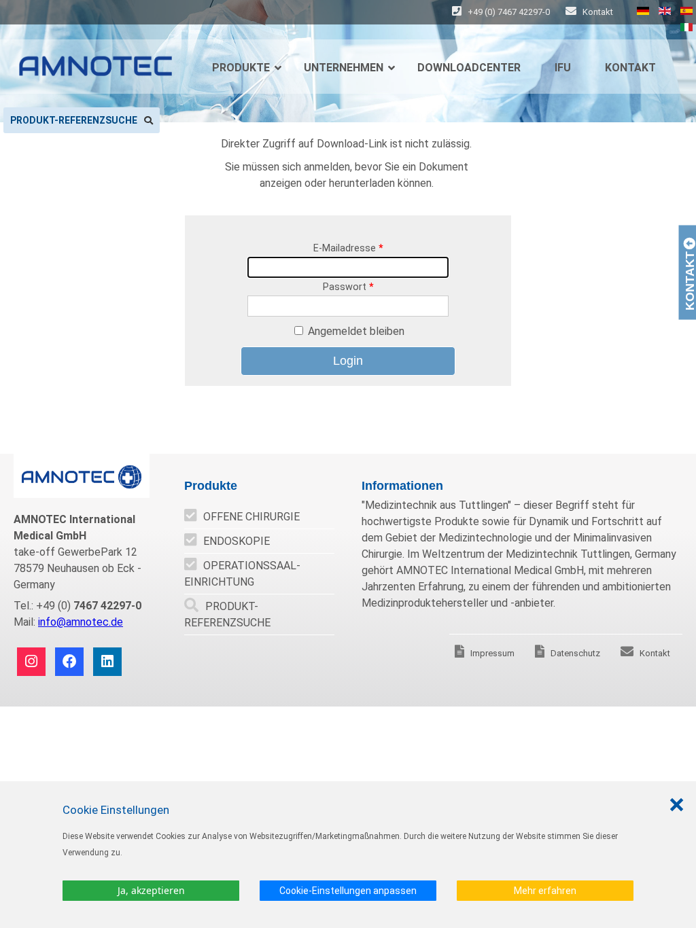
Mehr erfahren (545, 890)
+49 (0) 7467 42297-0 (509, 12)
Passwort (348, 287)
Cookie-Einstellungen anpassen (348, 890)
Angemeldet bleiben (356, 331)
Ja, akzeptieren (151, 890)
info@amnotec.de (80, 621)
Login (348, 361)
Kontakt (596, 12)
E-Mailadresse (348, 248)
